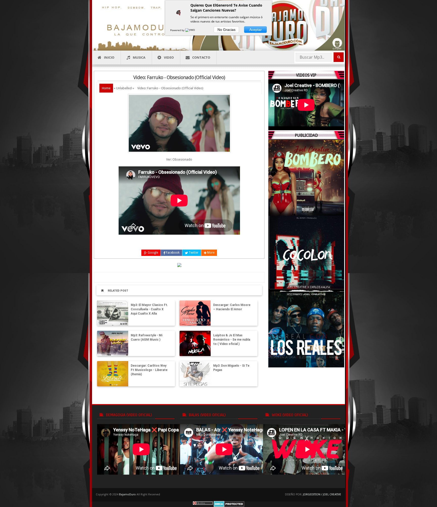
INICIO (109, 57)
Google (152, 252)
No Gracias (226, 30)
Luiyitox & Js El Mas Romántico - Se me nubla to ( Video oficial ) (231, 340)
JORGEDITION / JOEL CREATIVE (322, 494)
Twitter (193, 252)
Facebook (172, 252)
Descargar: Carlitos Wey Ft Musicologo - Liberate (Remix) (149, 370)
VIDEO (169, 57)
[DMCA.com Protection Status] (229, 504)
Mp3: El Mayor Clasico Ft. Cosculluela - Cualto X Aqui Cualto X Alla (149, 309)
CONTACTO (201, 57)
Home (106, 88)
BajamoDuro (127, 494)
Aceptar (255, 30)
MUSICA (139, 57)
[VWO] (190, 30)
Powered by (177, 30)
